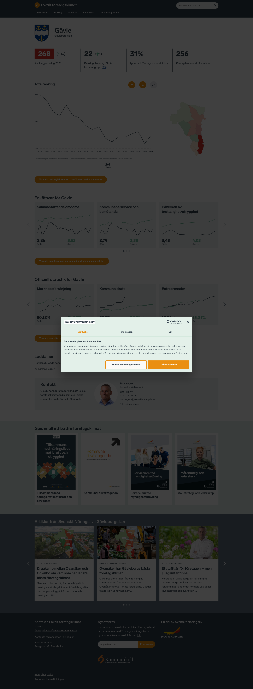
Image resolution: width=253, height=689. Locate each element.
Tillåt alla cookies (168, 364)
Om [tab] (170, 332)
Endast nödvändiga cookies (126, 364)
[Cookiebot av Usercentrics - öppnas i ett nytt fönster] (169, 322)
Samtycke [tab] (83, 332)
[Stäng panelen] (188, 322)
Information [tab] (126, 332)
